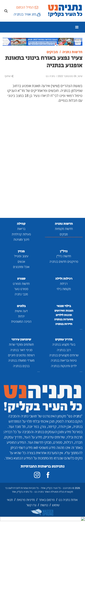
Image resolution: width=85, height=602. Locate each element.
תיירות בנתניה (63, 324)
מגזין (21, 251)
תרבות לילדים (64, 315)
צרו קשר (31, 505)
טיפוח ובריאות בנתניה (64, 360)
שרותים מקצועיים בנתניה (63, 355)
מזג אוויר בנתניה (25, 14)
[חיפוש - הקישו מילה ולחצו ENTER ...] (5, 10)
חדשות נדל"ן (63, 256)
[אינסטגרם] (37, 475)
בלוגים (21, 306)
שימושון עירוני (21, 339)
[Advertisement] (42, 167)
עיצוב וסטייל (21, 256)
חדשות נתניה (64, 223)
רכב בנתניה (64, 350)
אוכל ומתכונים (21, 267)
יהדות (21, 316)
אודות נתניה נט (68, 500)
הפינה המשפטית (21, 321)
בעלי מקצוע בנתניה (63, 344)
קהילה (21, 223)
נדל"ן (64, 251)
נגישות (44, 505)
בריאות (21, 229)
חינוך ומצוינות (21, 239)
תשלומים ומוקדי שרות (21, 344)
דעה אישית (21, 311)
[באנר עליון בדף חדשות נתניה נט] (42, 41)
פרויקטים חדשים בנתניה (63, 261)
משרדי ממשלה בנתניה (21, 360)
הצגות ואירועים (63, 310)
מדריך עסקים (63, 339)
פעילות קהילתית (21, 234)
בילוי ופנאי (64, 306)
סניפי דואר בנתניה (21, 350)
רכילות (64, 284)
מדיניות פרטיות (26, 500)
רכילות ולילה (63, 278)
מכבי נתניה (21, 294)
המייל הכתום (25, 7)
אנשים (21, 261)
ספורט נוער (21, 289)
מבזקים (64, 234)
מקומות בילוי (64, 289)
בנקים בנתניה (21, 366)
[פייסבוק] (48, 475)
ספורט (21, 278)
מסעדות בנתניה (63, 319)
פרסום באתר (47, 500)
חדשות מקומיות (64, 229)
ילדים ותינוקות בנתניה (64, 366)
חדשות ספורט (21, 284)
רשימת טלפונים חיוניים (21, 355)
